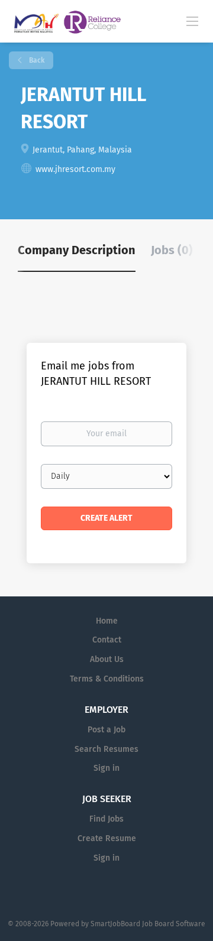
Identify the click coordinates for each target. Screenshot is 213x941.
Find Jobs (106, 819)
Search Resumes (106, 749)
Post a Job (106, 730)
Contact (106, 640)
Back (35, 60)
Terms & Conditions (107, 679)
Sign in (106, 768)
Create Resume (107, 838)
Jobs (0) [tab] (172, 250)
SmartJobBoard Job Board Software (148, 924)
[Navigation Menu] (192, 21)
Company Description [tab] (76, 250)
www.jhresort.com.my (75, 169)
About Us (107, 659)
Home (107, 621)
